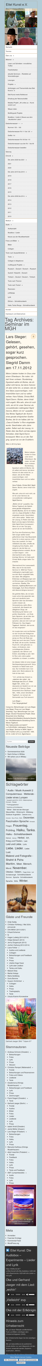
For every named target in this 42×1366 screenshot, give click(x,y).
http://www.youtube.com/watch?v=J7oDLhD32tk (16, 726)
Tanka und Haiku (15, 968)
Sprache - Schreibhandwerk (23, 877)
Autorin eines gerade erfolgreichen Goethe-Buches (22, 508)
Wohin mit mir (17, 504)
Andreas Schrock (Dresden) (18, 1052)
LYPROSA (11, 293)
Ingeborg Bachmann (26, 585)
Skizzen (12, 1065)
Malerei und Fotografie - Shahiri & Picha (19, 857)
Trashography (14, 991)
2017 (9, 184)
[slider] (32, 1294)
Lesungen (11, 80)
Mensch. (27, 863)
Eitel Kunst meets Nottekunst (17, 94)
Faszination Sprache (17, 821)
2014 (9, 200)
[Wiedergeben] (9, 1294)
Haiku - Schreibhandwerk (19, 834)
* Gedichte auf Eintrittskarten (14, 807)
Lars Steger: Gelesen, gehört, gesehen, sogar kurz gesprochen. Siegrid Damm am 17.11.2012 (20, 352)
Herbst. (21, 837)
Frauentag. (20, 825)
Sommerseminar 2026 (16, 751)
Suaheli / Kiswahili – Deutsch (17, 273)
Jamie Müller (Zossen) (16, 1129)
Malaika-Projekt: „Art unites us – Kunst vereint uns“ (21, 104)
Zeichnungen (14, 1095)
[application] (21, 1294)
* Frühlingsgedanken (12, 805)
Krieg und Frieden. (14, 840)
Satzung (8, 152)
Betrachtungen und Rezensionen (21, 1072)
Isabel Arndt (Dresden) (16, 1126)
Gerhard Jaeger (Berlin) (17, 1103)
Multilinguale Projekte (15, 113)
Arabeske (8, 818)
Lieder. (19, 848)
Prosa (11, 960)
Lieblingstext (22, 727)
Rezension (11, 289)
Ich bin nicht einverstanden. (28, 1360)
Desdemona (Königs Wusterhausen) (15, 1084)
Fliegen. (9, 826)
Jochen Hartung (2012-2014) (19, 945)
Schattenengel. (11, 874)
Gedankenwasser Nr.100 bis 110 (19, 139)
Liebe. (10, 848)
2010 (9, 216)
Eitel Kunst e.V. (17, 4)
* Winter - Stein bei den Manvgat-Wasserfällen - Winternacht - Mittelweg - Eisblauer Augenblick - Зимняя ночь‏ (20, 812)
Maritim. (11, 863)
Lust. (8, 852)
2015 (9, 192)
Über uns (9, 55)
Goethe (23, 583)
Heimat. (8, 838)
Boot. (20, 818)
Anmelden (11, 1235)
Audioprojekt (12, 228)
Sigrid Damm (16, 500)
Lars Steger (10, 709)
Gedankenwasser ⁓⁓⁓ (13, 123)
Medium (8, 221)
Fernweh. (32, 821)
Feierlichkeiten (13, 70)
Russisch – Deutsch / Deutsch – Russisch (22, 269)
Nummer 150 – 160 (14, 127)
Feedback (13, 1157)
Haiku (11, 986)
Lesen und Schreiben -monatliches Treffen (20, 64)
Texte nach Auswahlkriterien (15, 253)
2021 (9, 164)
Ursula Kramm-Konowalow (18, 996)
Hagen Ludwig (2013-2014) (18, 937)
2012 (9, 208)
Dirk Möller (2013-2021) (17, 929)
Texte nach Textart (14, 285)
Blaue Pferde (15, 818)
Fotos (11, 958)
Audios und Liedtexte (17, 950)
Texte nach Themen (15, 281)
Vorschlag (9, 711)
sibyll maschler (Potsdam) (17, 1152)
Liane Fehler (12, 947)
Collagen (11, 249)
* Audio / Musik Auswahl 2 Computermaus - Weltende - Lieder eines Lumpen (20, 794)
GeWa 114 (11, 135)
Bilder (10, 245)
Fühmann (15, 623)
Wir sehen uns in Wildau (17, 756)
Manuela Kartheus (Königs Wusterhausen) (18, 1148)
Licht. (25, 844)
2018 (9, 180)
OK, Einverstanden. (11, 1360)
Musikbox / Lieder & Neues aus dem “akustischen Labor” (20, 118)
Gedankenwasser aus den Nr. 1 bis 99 (21, 143)
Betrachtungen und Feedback (20, 955)
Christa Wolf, (26, 485)
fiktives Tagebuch (12, 723)
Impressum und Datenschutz (15, 314)
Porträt (11, 1070)
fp (8, 934)
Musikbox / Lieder (14, 233)
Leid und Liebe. (14, 844)
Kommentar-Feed (14, 1240)
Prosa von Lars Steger (22, 709)
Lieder (11, 1116)
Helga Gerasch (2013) (16, 940)
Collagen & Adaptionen (15, 261)
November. (20, 868)
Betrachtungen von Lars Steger (24, 707)
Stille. (16, 881)
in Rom (32, 513)
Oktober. (10, 871)
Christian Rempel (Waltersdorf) (19, 1067)
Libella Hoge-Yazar (16, 963)
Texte (10, 257)
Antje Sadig (12, 922)
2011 (9, 212)
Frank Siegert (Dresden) (17, 1098)
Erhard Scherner (14, 932)
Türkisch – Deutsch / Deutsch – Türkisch (21, 277)
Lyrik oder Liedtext (16, 965)
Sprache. (9, 881)
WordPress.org (13, 1243)
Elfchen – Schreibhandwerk (17, 301)
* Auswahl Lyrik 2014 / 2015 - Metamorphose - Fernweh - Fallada (19, 801)
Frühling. (11, 830)
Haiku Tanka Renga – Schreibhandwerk (21, 305)
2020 (9, 168)
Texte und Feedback (17, 1170)
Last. (26, 841)
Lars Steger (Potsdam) (16, 1131)
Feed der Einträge (14, 1238)
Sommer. (9, 877)
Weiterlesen (21, 1363)
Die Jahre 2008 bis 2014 (16, 196)
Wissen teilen (12, 109)
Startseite (9, 47)
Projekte (10, 84)
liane (19, 444)
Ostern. (18, 871)
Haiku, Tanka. (26, 830)
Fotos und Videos (16, 1075)
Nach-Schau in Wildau (16, 754)
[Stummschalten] (27, 1294)
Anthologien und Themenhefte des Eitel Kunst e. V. (21, 89)
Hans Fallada (16, 485)
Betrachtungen (14, 1054)
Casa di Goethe (24, 513)
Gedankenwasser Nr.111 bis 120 (19, 131)
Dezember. (29, 817)
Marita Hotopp (13, 973)
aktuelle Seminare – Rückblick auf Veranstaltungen (19, 75)
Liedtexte (12, 1077)
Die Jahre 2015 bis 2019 (16, 172)
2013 (9, 204)
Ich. (28, 837)
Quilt (33, 872)
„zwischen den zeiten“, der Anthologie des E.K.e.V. (21, 680)
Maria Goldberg (13, 976)
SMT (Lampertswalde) (16, 1172)
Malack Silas (12, 970)
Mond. (9, 868)
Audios (12, 1108)
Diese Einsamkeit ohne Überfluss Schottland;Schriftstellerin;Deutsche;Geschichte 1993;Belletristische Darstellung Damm (21, 717)
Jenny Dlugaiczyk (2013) (17, 942)
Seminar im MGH (20, 729)
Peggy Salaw (27, 872)
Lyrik (9, 297)
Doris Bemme (13, 978)
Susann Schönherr (15, 981)
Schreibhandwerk (24, 874)
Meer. (19, 863)
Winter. (23, 880)
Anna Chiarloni (30, 588)
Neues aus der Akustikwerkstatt (18, 237)
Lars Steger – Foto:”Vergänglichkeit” (19, 702)
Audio (8, 224)
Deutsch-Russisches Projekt (20, 714)
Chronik (8, 156)
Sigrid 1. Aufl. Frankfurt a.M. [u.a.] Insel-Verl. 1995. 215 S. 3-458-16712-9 (20, 731)
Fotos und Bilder (11, 241)
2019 (9, 176)
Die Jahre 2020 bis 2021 (16, 160)
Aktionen (9, 59)
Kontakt (8, 309)
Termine (8, 51)
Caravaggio (16, 588)
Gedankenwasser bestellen (17, 148)
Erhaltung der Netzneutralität (17, 99)
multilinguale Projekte (15, 265)
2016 (9, 188)
